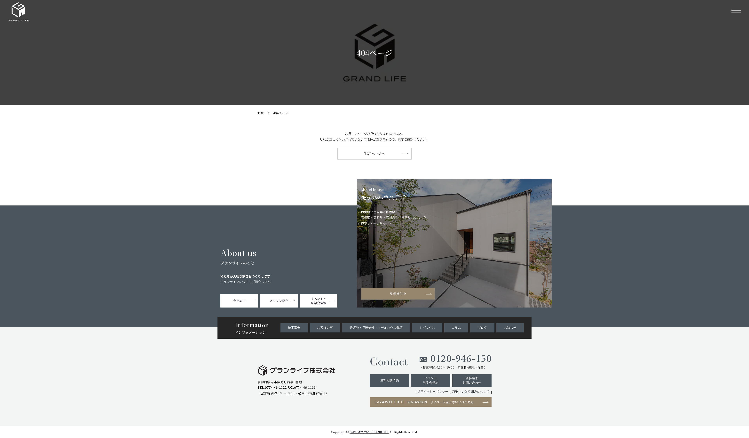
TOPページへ (374, 153)
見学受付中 (398, 294)
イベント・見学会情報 (318, 300)
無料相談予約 (389, 380)
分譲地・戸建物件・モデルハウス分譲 (376, 327)
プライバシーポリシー (432, 391)
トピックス (427, 327)
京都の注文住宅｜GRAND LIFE (369, 432)
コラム (456, 327)
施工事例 (294, 327)
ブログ (482, 327)
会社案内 (239, 301)
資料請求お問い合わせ (471, 380)
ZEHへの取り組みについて (471, 391)
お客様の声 (325, 327)
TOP (260, 113)
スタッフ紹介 (279, 301)
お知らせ (510, 327)
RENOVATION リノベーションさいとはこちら (440, 402)
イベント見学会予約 (430, 380)
